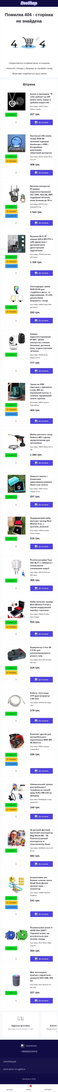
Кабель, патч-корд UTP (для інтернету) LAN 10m (40, 696)
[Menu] (3, 3)
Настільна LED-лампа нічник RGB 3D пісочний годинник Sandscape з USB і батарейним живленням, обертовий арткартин (41, 144)
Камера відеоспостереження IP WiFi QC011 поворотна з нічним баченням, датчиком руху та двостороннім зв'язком (41, 342)
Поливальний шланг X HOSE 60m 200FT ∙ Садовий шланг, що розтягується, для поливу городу (41, 933)
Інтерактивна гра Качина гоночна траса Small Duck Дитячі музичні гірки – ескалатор (41, 883)
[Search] (8, 3)
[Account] (13, 3)
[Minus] (9, 122)
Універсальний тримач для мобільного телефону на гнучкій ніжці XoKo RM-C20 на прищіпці (41, 790)
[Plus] (23, 122)
